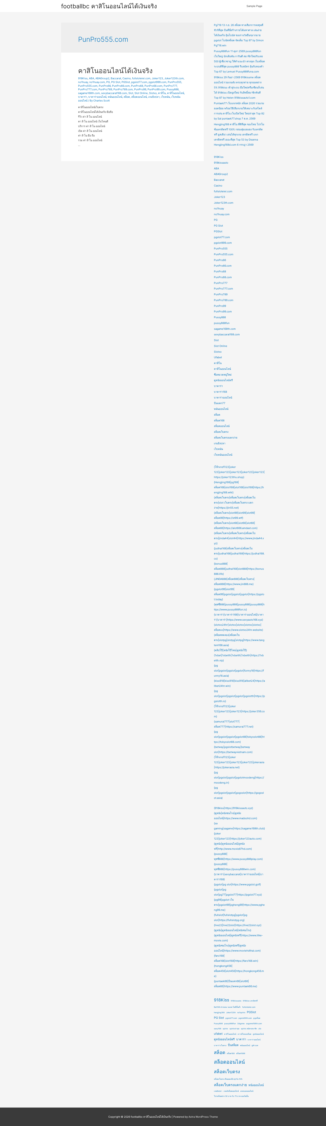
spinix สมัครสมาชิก (249, 1029)
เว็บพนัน (165, 96)
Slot (130, 93)
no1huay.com (97, 82)
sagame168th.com (89, 93)
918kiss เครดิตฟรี (250, 1001)
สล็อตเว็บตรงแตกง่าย (225, 437)
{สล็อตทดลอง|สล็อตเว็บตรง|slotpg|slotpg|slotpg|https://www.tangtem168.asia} (239, 640)
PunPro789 (105, 89)
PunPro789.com (123, 89)
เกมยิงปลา (154, 96)
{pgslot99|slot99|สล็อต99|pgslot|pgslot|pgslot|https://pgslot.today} (239, 594)
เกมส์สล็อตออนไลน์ (231, 1091)
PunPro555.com (87, 85)
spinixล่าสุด (234, 1029)
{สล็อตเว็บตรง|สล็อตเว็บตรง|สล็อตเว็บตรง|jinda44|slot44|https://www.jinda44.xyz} (239, 538)
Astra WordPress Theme (203, 1116)
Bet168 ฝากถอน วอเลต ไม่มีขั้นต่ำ (227, 1007)
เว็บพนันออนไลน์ (223, 454)
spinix (225, 1029)
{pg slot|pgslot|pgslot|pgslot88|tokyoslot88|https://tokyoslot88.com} (239, 736)
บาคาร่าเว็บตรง (220, 1045)
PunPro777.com (87, 89)
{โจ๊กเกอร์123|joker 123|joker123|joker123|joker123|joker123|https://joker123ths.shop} (239, 472)
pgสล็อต (256, 1018)
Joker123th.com (174, 78)
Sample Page (254, 6)
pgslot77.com (139, 82)
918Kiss (83, 78)
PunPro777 (170, 85)
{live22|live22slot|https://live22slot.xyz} (237, 925)
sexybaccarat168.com (114, 93)
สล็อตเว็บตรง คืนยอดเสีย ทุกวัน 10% (228, 1079)
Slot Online (141, 93)
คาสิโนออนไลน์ (175, 93)
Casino (126, 78)
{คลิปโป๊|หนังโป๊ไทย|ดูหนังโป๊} (230, 650)
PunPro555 (174, 82)
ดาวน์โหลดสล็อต (244, 1034)
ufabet (218, 1033)
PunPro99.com (156, 89)
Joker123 (157, 78)
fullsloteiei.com (141, 78)
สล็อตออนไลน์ (139, 96)
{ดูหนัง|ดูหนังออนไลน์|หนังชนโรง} (232, 930)
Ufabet (218, 357)
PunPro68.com (153, 85)
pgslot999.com (157, 82)
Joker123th (231, 1012)
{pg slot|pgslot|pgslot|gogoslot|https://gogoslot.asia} (239, 792)
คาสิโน (162, 93)
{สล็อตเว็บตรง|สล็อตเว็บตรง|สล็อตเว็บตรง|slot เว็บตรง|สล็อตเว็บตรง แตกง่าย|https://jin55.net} (235, 502)
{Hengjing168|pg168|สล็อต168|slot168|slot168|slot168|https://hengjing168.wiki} (239, 487)
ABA (91, 78)
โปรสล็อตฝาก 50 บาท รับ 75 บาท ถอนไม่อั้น (231, 1096)
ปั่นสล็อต (233, 1045)
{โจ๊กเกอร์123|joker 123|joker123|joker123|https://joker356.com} (239, 711)
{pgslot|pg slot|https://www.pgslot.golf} (237, 884)
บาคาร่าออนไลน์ (97, 96)
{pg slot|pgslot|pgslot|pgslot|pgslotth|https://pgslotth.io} (239, 696)
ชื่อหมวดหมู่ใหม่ (223, 374)
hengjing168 (219, 1012)
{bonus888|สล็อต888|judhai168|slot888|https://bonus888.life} (239, 568)
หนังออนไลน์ (256, 1085)
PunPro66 (105, 85)
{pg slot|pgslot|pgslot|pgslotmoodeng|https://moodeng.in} (239, 777)
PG (108, 82)
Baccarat (116, 78)
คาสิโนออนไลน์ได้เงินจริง (115, 71)
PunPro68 (137, 85)
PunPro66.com (121, 85)
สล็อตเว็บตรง (221, 431)
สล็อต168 (219, 420)
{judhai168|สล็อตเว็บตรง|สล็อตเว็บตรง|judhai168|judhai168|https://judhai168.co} (239, 553)
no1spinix (241, 1012)
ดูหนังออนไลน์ (258, 1034)
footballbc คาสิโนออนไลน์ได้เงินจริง (109, 6)
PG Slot (115, 82)
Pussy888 (173, 89)
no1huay (83, 82)
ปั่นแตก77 (219, 403)
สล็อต (127, 96)
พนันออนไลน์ (115, 96)
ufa (259, 1029)
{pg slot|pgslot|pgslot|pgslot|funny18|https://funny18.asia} (239, 670)
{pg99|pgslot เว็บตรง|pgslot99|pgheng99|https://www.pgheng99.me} (239, 904)
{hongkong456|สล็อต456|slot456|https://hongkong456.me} (239, 971)
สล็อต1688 (240, 1053)
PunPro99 (140, 89)
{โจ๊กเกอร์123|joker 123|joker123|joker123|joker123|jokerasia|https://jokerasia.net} (239, 762)
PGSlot (126, 82)
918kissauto (221, 162)
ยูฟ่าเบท (255, 1045)
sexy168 (217, 1029)
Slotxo (153, 93)
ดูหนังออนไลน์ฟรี (223, 380)
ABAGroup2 (102, 78)
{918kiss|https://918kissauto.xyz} (233, 808)
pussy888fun (222, 323)
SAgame (240, 1023)
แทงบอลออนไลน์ (246, 1091)
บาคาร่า (82, 96)
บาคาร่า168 (220, 391)
